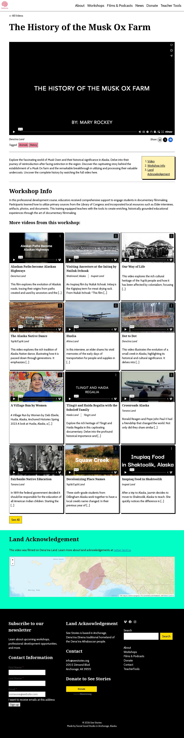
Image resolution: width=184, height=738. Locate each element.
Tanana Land (129, 410)
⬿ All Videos (16, 15)
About (80, 5)
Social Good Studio (86, 726)
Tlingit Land (90, 415)
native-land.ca (122, 550)
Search (128, 630)
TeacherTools (132, 669)
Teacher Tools (171, 5)
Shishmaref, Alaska (76, 276)
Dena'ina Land (16, 139)
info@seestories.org (77, 660)
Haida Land (72, 415)
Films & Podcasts (120, 5)
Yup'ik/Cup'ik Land (20, 341)
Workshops (95, 5)
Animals (23, 144)
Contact (128, 664)
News (139, 5)
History (33, 144)
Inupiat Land (97, 276)
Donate (152, 5)
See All (15, 519)
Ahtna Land (72, 341)
